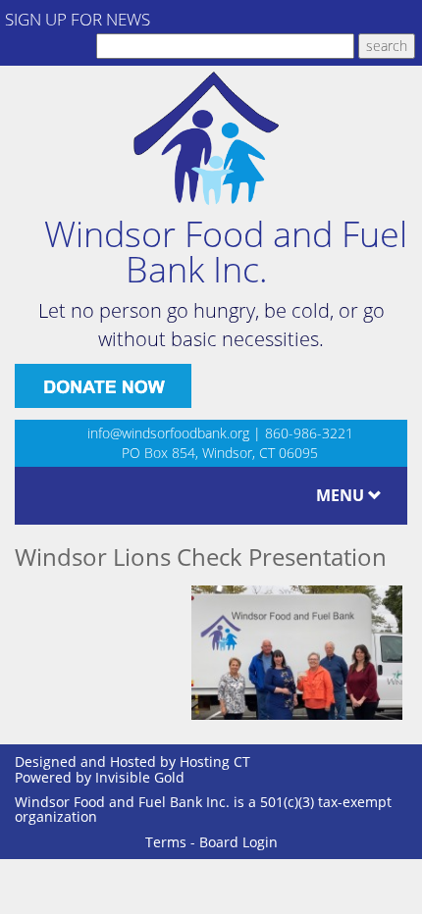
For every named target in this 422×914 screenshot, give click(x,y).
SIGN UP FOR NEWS (77, 19)
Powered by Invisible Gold (100, 777)
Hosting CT (215, 761)
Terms (165, 842)
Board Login (238, 842)
